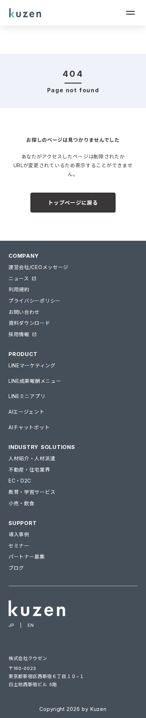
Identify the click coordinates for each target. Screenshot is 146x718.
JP (11, 625)
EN (31, 625)
